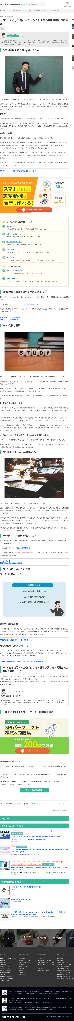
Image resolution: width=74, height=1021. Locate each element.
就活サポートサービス (5, 976)
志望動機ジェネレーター (25, 960)
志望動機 (41, 938)
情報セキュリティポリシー (63, 974)
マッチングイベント (5, 968)
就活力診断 (21, 964)
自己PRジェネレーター (24, 962)
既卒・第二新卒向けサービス (7, 978)
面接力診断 (21, 968)
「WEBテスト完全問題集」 (23, 548)
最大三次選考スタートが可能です (22, 899)
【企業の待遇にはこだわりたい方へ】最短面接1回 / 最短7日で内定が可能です (36, 836)
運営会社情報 (60, 958)
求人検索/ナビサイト (5, 972)
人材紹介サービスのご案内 (44, 960)
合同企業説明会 (4, 964)
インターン (8, 938)
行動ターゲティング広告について (65, 964)
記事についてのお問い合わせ (62, 810)
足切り (2, 28)
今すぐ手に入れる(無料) (35, 790)
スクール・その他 (4, 980)
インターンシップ (4, 966)
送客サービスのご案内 (43, 970)
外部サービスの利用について (64, 970)
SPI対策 (21, 972)
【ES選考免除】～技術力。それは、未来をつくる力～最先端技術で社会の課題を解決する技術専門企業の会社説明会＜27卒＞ (39, 913)
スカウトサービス (4, 974)
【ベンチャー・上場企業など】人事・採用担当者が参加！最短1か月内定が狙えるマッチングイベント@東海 (39, 851)
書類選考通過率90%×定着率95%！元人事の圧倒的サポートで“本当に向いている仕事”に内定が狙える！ (39, 868)
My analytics (22, 958)
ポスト (27, 804)
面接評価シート (23, 974)
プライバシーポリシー (62, 962)
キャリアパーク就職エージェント (8, 958)
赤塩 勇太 (23, 36)
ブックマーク (37, 804)
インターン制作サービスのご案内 (46, 964)
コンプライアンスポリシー (63, 972)
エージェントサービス (5, 970)
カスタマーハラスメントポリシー (65, 978)
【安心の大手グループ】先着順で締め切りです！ (27, 887)
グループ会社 (60, 960)
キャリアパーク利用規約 (63, 966)
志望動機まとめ (23, 970)
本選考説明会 (3, 960)
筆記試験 (58, 938)
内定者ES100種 (23, 966)
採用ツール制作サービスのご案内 (46, 962)
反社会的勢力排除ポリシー (63, 976)
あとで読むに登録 (7, 804)
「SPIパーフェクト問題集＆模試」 (25, 304)
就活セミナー (3, 962)
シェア (18, 804)
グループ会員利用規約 (62, 968)
